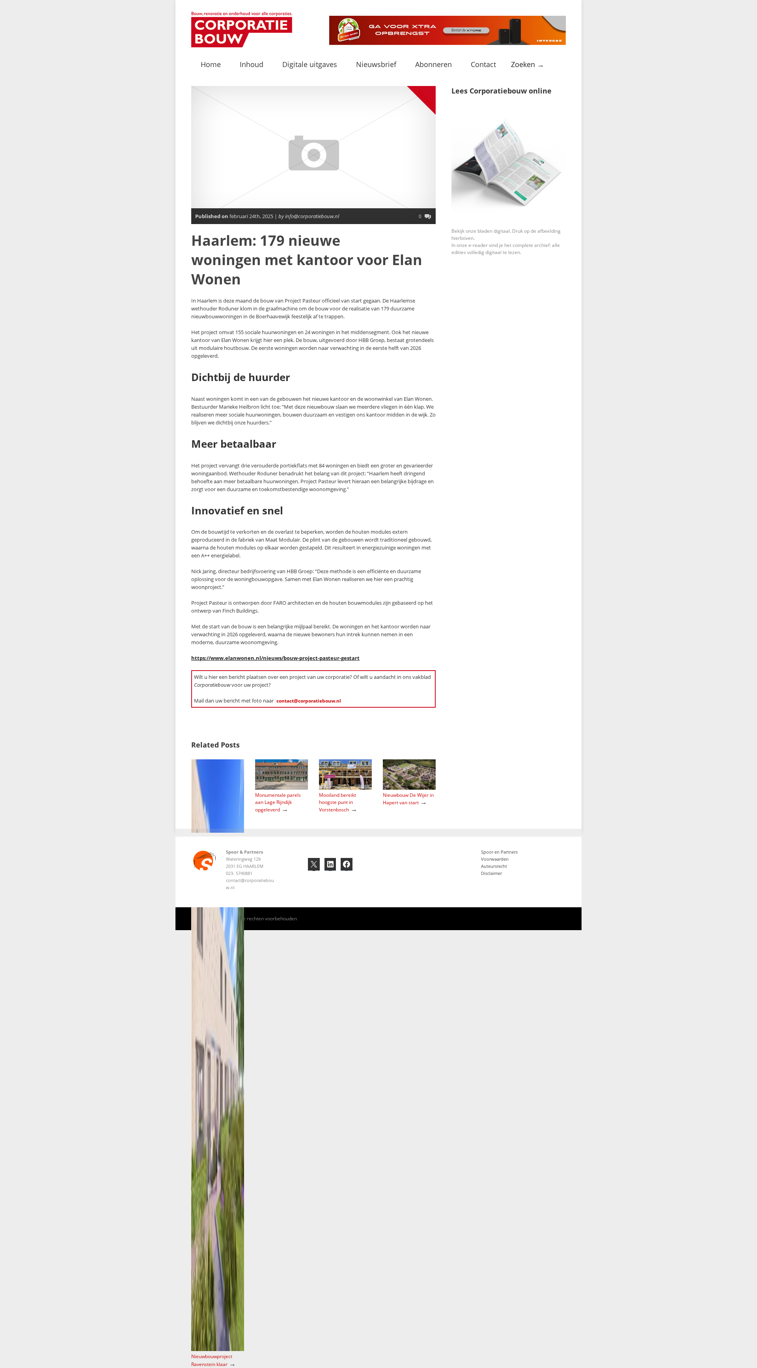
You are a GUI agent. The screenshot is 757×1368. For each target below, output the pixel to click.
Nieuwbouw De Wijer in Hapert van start (408, 799)
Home (211, 64)
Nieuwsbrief (376, 64)
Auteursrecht (494, 866)
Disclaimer (491, 873)
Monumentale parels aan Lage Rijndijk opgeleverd (278, 802)
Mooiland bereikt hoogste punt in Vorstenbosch (337, 802)
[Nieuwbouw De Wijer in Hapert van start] (409, 788)
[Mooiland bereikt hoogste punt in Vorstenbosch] (345, 788)
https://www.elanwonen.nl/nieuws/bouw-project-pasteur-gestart (275, 658)
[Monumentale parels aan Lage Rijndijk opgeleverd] (281, 788)
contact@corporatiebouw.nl (308, 700)
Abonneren (433, 64)
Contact (483, 64)
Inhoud (251, 64)
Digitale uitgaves (309, 64)
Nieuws (425, 97)
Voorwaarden (495, 859)
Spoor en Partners (499, 852)
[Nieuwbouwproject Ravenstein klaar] (217, 1349)
